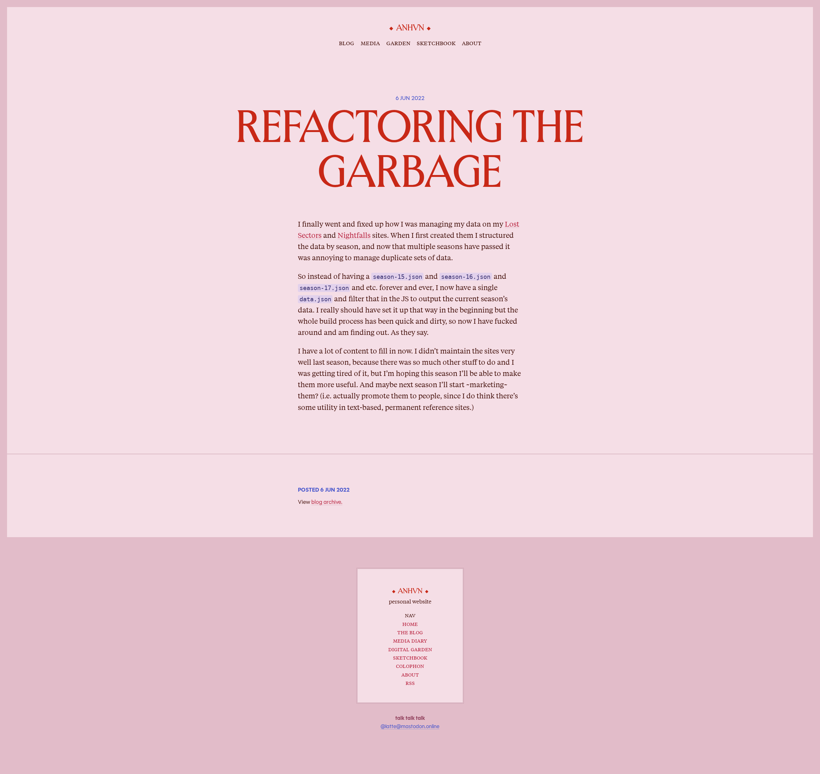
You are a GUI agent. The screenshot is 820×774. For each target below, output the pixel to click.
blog (346, 42)
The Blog (410, 632)
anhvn (410, 27)
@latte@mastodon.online (410, 726)
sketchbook (436, 42)
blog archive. (326, 502)
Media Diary (410, 640)
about (471, 42)
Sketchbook (410, 657)
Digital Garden (410, 649)
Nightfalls (354, 234)
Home (410, 624)
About (410, 674)
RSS (410, 682)
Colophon (410, 666)
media (370, 42)
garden (398, 42)
